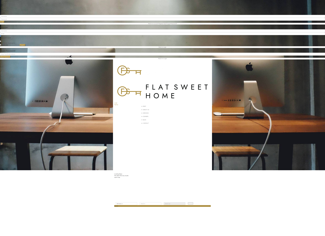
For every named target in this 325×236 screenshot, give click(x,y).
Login (2, 21)
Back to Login (162, 47)
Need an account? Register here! (157, 23)
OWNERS (6, 6)
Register (22, 45)
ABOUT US (6, 2)
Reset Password (5, 56)
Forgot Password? (172, 23)
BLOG (4, 7)
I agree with (10, 45)
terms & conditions (13, 45)
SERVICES (6, 4)
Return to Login (162, 58)
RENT (4, 1)
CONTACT (6, 9)
